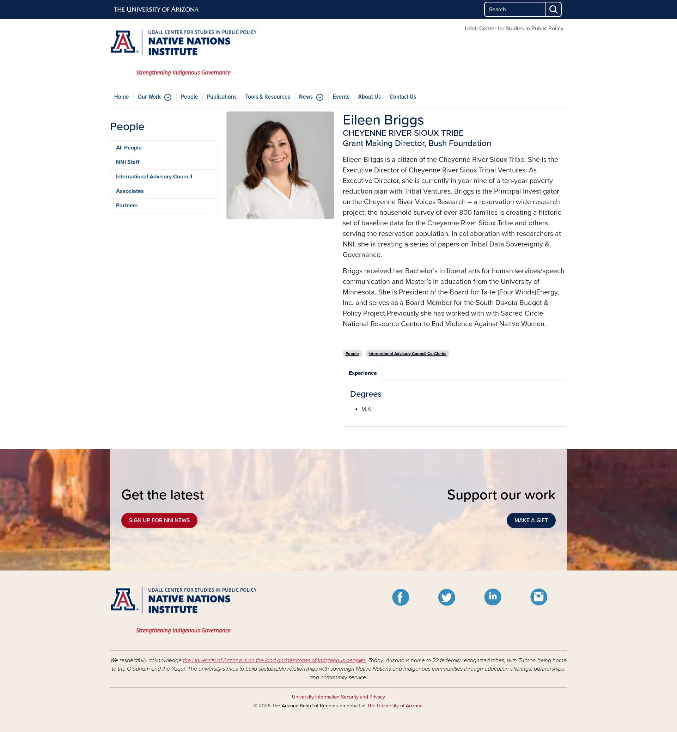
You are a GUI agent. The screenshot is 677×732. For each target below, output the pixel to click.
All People (129, 147)
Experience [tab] (363, 373)
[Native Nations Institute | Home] (183, 53)
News (306, 97)
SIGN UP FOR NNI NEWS (159, 520)
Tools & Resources (267, 97)
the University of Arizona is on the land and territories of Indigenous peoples (274, 660)
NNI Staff (127, 162)
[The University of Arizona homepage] (156, 9)
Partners (127, 205)
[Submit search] (554, 9)
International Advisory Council (154, 176)
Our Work (149, 97)
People (189, 97)
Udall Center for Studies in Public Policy (514, 28)
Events (341, 97)
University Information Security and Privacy (338, 697)
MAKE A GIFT (531, 520)
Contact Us (403, 97)
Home (121, 97)
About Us (369, 97)
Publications (222, 97)
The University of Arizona (394, 706)
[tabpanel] (455, 401)
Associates (130, 191)
